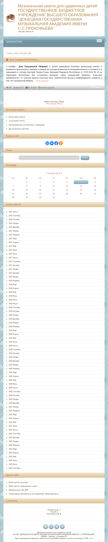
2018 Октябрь (14, 311)
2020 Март (13, 372)
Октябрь (23, 53)
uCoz (91, 538)
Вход (60, 104)
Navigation (14, 41)
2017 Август (13, 258)
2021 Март (13, 415)
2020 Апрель (14, 376)
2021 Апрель (14, 418)
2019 (16, 53)
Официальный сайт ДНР (18, 490)
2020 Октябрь (14, 395)
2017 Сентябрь (14, 261)
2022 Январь (14, 441)
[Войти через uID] (47, 143)
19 (81, 190)
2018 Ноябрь (14, 315)
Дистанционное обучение (19, 129)
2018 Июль (13, 300)
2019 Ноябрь (14, 357)
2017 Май (12, 246)
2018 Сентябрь (14, 307)
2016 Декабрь (14, 227)
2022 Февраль (14, 445)
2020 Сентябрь (14, 392)
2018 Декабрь (14, 319)
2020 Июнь (13, 384)
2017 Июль (13, 254)
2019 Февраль (14, 327)
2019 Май (12, 338)
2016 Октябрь (14, 219)
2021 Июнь (13, 426)
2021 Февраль (14, 411)
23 (40, 194)
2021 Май (12, 422)
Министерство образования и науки (23, 486)
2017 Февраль (14, 235)
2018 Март (13, 284)
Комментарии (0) (47, 88)
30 (40, 197)
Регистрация (51, 104)
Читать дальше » (43, 81)
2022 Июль (13, 464)
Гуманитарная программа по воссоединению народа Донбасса (34, 494)
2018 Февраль (14, 281)
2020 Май (12, 380)
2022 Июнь (13, 460)
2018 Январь (14, 277)
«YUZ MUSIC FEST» (17, 121)
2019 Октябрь (14, 353)
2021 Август (13, 430)
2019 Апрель (14, 334)
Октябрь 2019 (54, 173)
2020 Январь (14, 365)
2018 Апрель (14, 288)
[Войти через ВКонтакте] (52, 143)
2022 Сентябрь (14, 468)
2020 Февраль (14, 369)
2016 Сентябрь (14, 216)
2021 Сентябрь (14, 434)
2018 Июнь (13, 296)
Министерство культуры (18, 482)
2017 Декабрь (14, 273)
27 (95, 194)
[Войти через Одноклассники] (61, 143)
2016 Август (13, 212)
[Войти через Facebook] (56, 143)
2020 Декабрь (14, 403)
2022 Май (12, 457)
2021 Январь (14, 407)
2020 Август (13, 388)
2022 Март (13, 449)
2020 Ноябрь (14, 399)
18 (67, 190)
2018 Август (13, 304)
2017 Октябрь (14, 265)
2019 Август (13, 346)
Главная (9, 53)
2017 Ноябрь (14, 269)
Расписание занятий (17, 117)
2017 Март (13, 239)
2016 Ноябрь (14, 223)
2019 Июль (13, 342)
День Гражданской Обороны (24, 59)
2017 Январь (14, 231)
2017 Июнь (13, 250)
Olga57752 (19, 88)
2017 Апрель (14, 242)
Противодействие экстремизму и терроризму (27, 125)
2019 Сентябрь (14, 349)
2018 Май (12, 292)
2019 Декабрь (14, 361)
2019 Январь (14, 323)
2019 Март (13, 330)
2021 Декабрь (14, 437)
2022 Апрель (14, 453)
